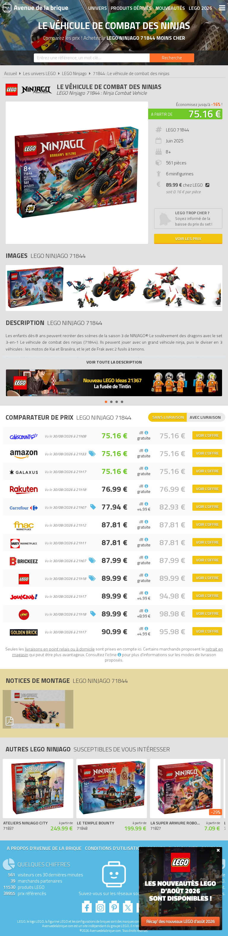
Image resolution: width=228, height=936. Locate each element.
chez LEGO (184, 185)
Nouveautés (170, 8)
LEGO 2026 (200, 8)
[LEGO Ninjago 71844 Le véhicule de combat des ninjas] (35, 306)
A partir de (161, 114)
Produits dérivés (131, 8)
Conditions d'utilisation (114, 848)
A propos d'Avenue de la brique (44, 848)
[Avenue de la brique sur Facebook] (86, 905)
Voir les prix (188, 238)
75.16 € (204, 113)
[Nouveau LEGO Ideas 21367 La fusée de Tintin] (114, 383)
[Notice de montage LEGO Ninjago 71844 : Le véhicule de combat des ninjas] (36, 709)
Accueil (10, 73)
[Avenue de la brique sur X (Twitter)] (127, 905)
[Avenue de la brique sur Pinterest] (114, 905)
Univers (97, 8)
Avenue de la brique (35, 7)
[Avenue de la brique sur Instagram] (100, 905)
